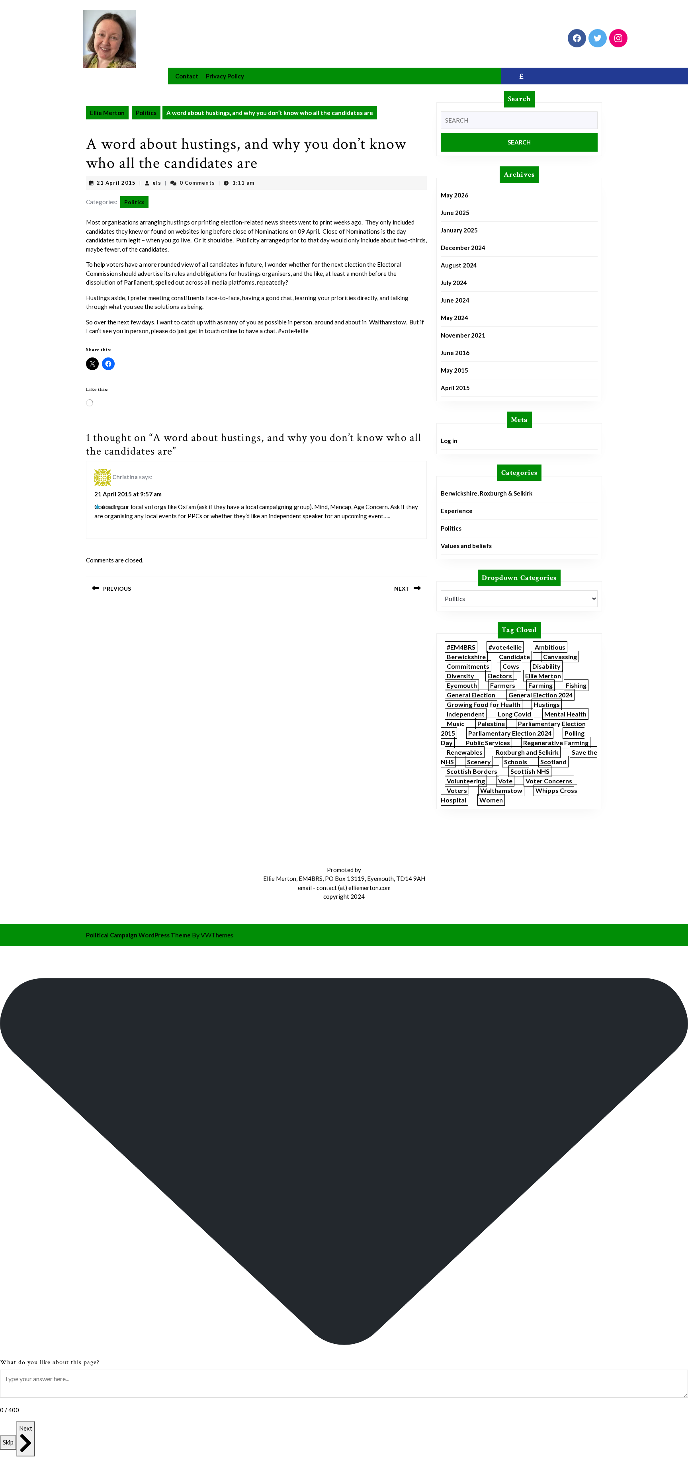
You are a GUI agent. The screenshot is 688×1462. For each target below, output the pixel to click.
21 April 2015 (116, 183)
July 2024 (454, 282)
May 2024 (454, 317)
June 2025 (455, 212)
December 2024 (463, 247)
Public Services (488, 742)
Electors (499, 675)
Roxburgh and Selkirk (527, 752)
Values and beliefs (466, 545)
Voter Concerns (549, 781)
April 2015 (455, 387)
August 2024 (459, 265)
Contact (186, 76)
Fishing (576, 685)
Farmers (502, 685)
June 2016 (455, 352)
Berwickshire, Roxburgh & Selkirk (486, 493)
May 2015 (454, 370)
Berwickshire (466, 656)
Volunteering (466, 781)
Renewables (465, 752)
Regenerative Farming (555, 742)
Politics (146, 112)
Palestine (491, 723)
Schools (515, 761)
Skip (8, 1442)
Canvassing (560, 656)
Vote (505, 781)
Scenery (479, 761)
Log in (449, 440)
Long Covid (514, 714)
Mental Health (565, 714)
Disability (546, 666)
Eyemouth (462, 685)
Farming (540, 685)
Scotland (553, 761)
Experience (457, 510)
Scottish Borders (472, 771)
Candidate (514, 656)
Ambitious (550, 647)
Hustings (547, 704)
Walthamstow (501, 790)
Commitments (468, 666)
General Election (471, 695)
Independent (466, 714)
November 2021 (463, 335)
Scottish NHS (529, 771)
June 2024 (455, 300)
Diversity (460, 675)
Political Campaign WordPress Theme (138, 935)
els (156, 183)
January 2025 (459, 230)
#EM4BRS (461, 647)
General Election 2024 (540, 695)
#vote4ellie (505, 647)
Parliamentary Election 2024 (509, 733)
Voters (457, 790)
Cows (510, 666)
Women (491, 800)
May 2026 (454, 195)
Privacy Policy (225, 76)
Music (455, 723)
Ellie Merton (107, 112)
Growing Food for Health (483, 704)
